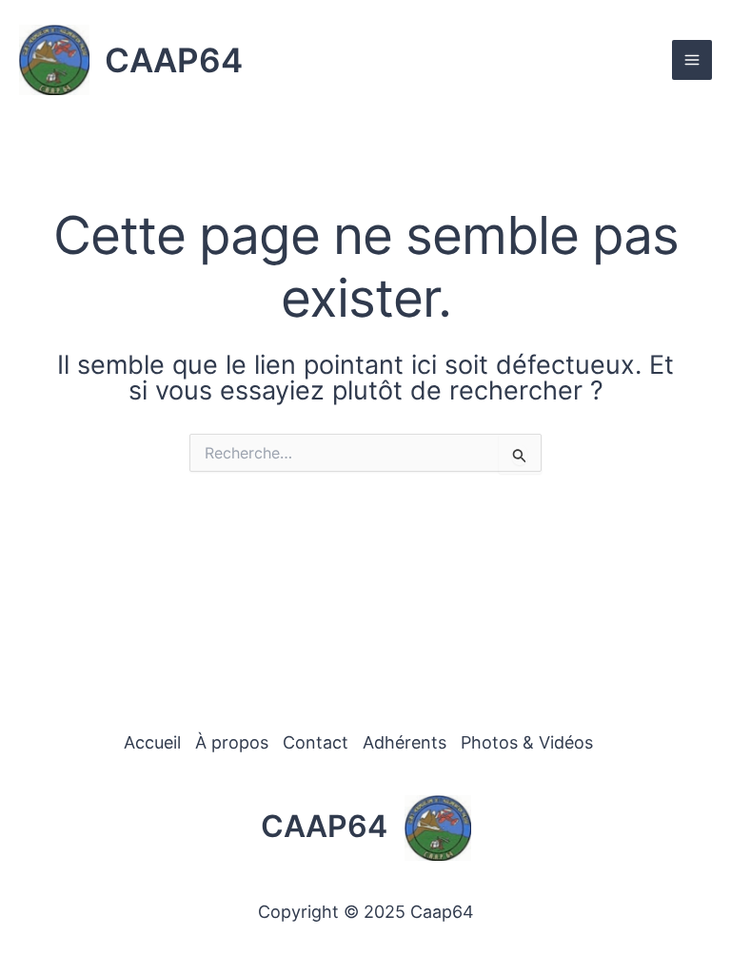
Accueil (152, 742)
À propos (231, 742)
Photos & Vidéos (527, 742)
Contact (315, 742)
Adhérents (404, 742)
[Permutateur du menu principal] (692, 60)
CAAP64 (174, 60)
